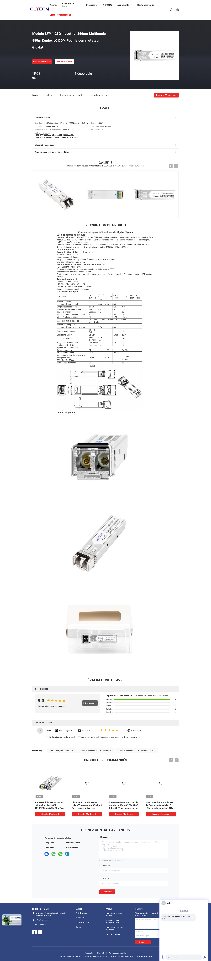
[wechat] (60, 854)
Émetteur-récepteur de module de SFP (96, 751)
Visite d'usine (80, 918)
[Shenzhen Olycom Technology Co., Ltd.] (39, 9)
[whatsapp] (53, 854)
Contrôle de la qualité (83, 922)
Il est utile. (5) (136, 730)
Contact (78, 927)
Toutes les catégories (113, 934)
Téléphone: (104, 878)
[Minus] (204, 903)
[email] (46, 854)
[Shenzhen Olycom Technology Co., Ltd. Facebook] (34, 932)
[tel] (74, 854)
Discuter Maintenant (42, 62)
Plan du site (89, 953)
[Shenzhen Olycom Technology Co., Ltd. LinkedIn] (40, 932)
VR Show (107, 5)
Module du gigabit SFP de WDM (62, 751)
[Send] (205, 957)
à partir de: (105, 866)
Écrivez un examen (90, 703)
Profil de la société (82, 913)
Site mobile (100, 953)
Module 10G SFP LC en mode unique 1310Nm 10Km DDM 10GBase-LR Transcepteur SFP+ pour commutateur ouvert (86, 808)
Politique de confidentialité (117, 953)
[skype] (67, 854)
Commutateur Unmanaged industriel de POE (114, 929)
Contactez (107, 892)
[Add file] (162, 957)
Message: (104, 837)
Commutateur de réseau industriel (114, 914)
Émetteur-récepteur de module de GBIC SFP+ (137, 751)
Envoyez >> (143, 942)
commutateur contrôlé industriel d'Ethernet (113, 922)
